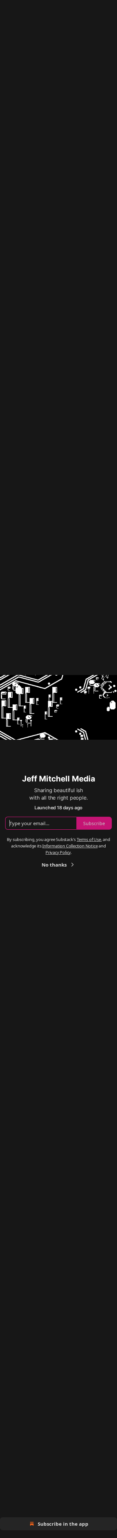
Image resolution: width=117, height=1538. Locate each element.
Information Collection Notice (70, 846)
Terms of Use (89, 839)
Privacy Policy (58, 852)
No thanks (54, 864)
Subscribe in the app (63, 1524)
